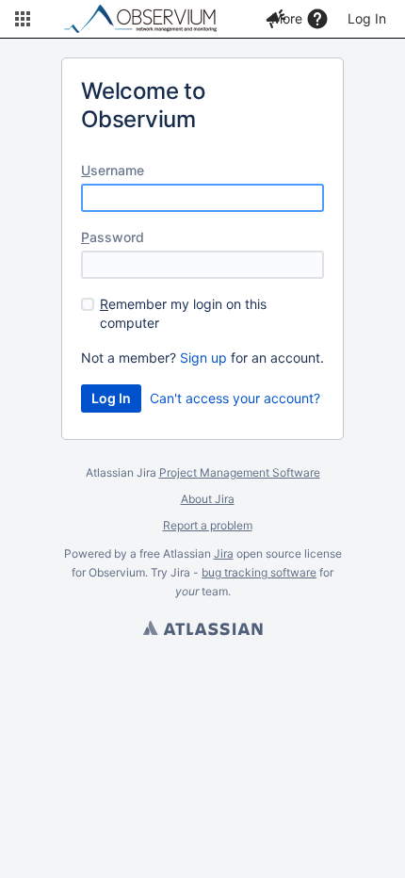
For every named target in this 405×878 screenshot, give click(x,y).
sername (112, 170)
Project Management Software (239, 472)
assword (112, 237)
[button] (22, 19)
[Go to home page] (149, 19)
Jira (224, 553)
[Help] (317, 19)
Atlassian (202, 630)
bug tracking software (259, 572)
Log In (367, 18)
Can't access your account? (235, 398)
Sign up (203, 358)
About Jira (208, 499)
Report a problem (207, 525)
